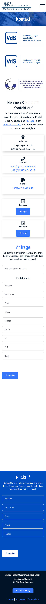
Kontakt (10, 599)
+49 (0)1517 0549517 (23, 170)
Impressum (21, 599)
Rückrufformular (12, 124)
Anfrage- (30, 120)
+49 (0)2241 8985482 (23, 166)
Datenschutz (33, 599)
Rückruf (23, 233)
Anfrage (23, 211)
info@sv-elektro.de (23, 187)
